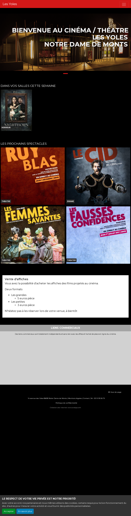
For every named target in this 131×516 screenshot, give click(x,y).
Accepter (9, 511)
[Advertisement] (65, 359)
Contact (86, 398)
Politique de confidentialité (66, 403)
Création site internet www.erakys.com (65, 408)
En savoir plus (25, 511)
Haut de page (115, 392)
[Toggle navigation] (123, 4)
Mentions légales (75, 398)
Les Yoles (10, 4)
